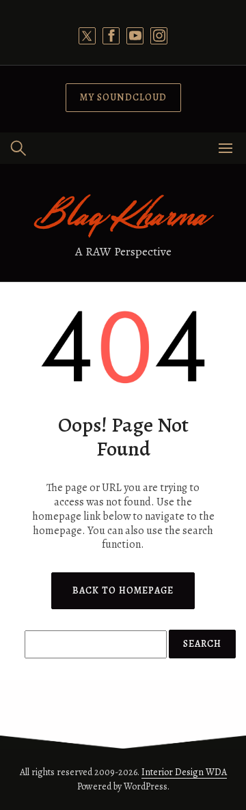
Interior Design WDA (184, 772)
